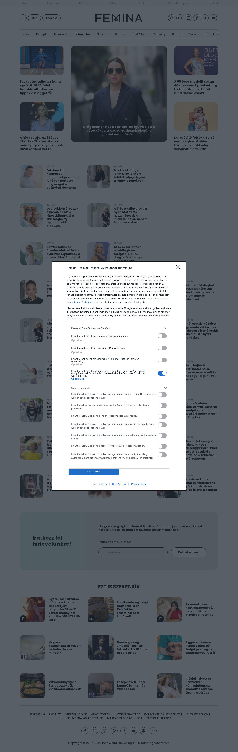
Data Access (119, 484)
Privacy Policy (138, 484)
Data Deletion (99, 484)
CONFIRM (93, 471)
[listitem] (119, 328)
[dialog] (119, 376)
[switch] (162, 335)
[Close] (179, 268)
